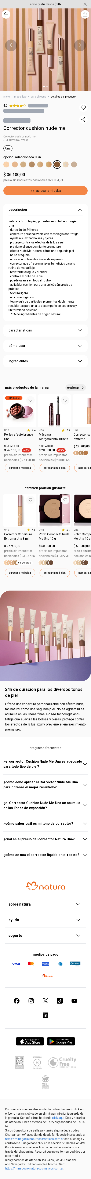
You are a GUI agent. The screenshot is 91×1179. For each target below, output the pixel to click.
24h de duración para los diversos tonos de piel (44, 692)
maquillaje (20, 96)
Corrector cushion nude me (34, 128)
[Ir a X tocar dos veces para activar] (45, 1000)
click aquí (58, 1117)
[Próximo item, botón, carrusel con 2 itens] (80, 45)
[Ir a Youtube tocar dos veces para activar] (74, 1000)
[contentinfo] (31, 430)
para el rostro (38, 96)
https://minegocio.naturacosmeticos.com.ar (34, 1139)
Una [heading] (6, 430)
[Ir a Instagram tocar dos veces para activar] (31, 1000)
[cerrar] (85, 4)
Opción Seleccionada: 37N (22, 157)
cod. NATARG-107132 (15, 140)
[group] (19, 433)
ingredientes (18, 361)
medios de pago (45, 954)
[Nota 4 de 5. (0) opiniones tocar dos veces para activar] (38, 105)
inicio (6, 96)
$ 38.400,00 (46, 446)
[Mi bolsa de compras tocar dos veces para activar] (85, 14)
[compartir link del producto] (83, 119)
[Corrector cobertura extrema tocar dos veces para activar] (80, 453)
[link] (20, 438)
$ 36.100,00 (14, 174)
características (20, 330)
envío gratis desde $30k (45, 4)
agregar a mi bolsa (20, 467)
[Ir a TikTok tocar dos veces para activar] (60, 1000)
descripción (17, 210)
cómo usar (16, 346)
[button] (83, 107)
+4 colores (24, 562)
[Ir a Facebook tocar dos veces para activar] (16, 1000)
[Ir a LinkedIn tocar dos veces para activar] (45, 1015)
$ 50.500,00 (11, 446)
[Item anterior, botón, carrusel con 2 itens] (11, 45)
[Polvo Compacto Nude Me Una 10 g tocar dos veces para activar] (46, 562)
